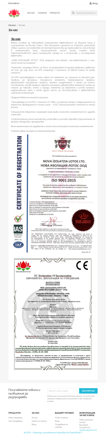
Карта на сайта (39, 421)
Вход (34, 424)
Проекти (55, 12)
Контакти (13, 3)
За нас (31, 12)
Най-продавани (15, 421)
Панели (42, 12)
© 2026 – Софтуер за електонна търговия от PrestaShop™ (53, 432)
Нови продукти (15, 417)
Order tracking (61, 417)
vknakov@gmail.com (88, 430)
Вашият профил (64, 412)
